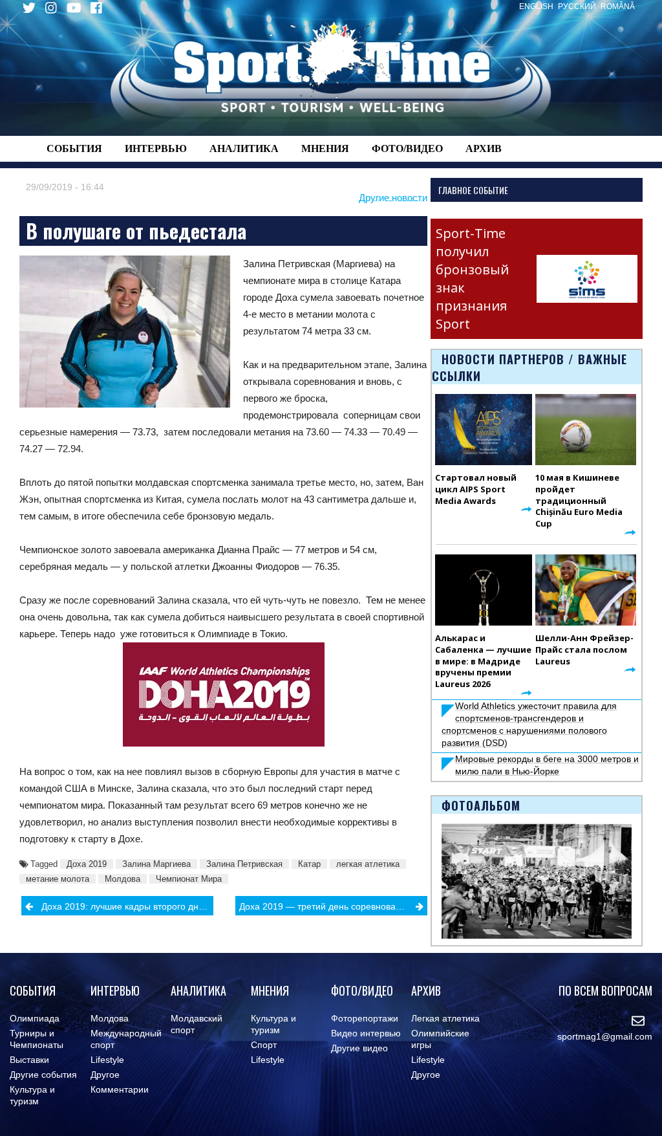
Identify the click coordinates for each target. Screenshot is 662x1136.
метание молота (57, 879)
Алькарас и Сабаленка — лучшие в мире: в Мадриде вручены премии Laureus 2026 (483, 661)
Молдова (122, 879)
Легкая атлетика (445, 1018)
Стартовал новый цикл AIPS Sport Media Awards (476, 489)
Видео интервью (366, 1033)
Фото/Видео (407, 148)
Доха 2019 (87, 864)
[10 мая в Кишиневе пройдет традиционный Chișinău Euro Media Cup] (585, 429)
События (74, 148)
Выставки (29, 1059)
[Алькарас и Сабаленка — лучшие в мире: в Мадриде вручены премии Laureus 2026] (483, 590)
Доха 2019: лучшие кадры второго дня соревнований (127, 906)
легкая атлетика (368, 864)
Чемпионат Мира (189, 879)
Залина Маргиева (156, 864)
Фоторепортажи (364, 1018)
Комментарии (120, 1089)
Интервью (156, 148)
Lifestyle (107, 1059)
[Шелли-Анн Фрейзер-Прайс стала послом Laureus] (585, 590)
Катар (309, 864)
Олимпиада (34, 1018)
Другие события (43, 1074)
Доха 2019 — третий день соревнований (325, 906)
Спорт (264, 1045)
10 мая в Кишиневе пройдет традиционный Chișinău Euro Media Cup (579, 501)
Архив (483, 148)
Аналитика (244, 148)
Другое (105, 1074)
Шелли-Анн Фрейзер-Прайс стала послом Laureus (584, 649)
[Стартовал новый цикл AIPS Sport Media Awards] (483, 429)
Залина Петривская (244, 864)
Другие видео (359, 1048)
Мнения (325, 148)
